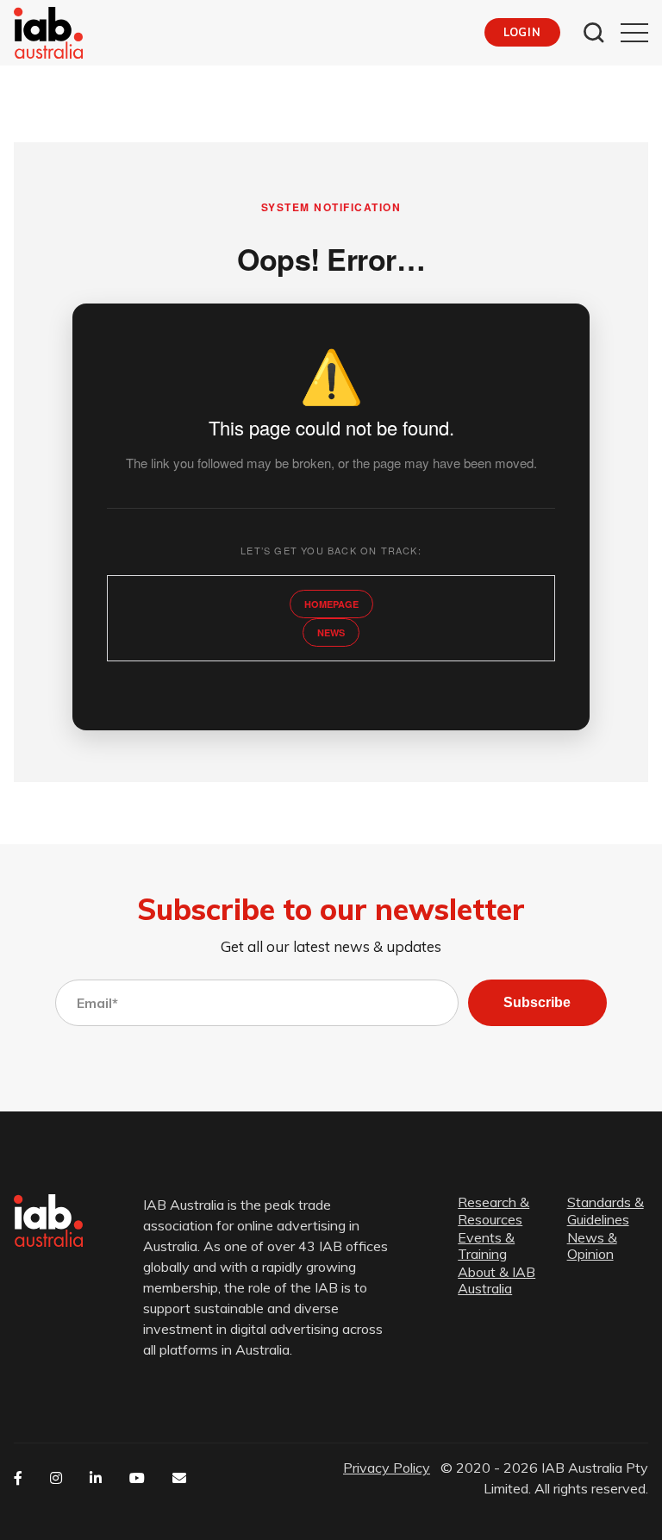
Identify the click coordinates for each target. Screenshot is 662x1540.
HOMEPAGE (331, 604)
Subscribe (537, 1002)
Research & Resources (493, 1210)
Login (521, 32)
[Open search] (594, 32)
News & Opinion (592, 1246)
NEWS (331, 632)
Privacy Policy (386, 1467)
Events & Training (486, 1246)
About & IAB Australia (496, 1280)
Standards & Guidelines (605, 1210)
